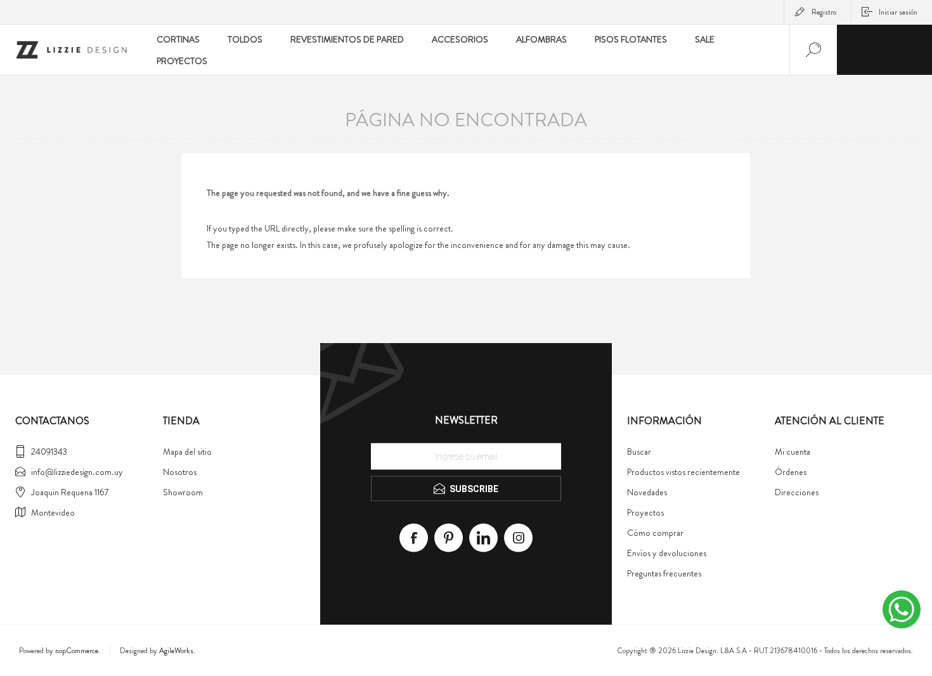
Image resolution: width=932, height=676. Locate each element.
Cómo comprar (655, 532)
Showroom (183, 492)
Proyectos (645, 512)
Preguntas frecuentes (664, 573)
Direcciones (797, 492)
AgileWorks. (177, 650)
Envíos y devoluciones (666, 553)
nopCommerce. (77, 650)
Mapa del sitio (187, 451)
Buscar (639, 451)
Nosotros (180, 471)
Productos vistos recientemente (683, 471)
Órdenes (790, 471)
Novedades (647, 492)
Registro (824, 12)
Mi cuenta (792, 451)
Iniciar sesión (898, 12)
